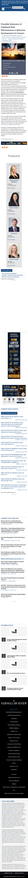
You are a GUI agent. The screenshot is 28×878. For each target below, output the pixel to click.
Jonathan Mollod (11, 581)
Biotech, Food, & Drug (14, 737)
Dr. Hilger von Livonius (15, 540)
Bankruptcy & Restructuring (14, 734)
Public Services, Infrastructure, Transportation (14, 787)
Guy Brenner (5, 597)
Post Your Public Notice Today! (9, 413)
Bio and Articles (11, 188)
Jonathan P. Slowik (15, 564)
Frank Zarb (9, 37)
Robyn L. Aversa (6, 533)
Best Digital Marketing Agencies (14, 712)
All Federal (5, 69)
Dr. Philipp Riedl (6, 540)
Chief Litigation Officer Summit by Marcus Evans (16, 656)
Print (10, 73)
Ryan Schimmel (13, 533)
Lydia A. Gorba (6, 547)
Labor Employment (7, 63)
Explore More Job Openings (7, 278)
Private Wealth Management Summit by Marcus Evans (17, 640)
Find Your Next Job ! (7, 270)
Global (14, 763)
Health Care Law (14, 766)
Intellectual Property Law (14, 777)
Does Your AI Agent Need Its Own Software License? (12, 578)
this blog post (17, 119)
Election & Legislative (14, 750)
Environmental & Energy (14, 753)
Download (15, 73)
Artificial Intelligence (14, 728)
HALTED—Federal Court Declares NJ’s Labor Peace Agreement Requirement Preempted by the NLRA (13, 587)
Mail (12, 73)
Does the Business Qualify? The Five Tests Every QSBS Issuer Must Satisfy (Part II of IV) (13, 553)
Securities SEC (6, 65)
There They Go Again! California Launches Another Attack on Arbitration (12, 562)
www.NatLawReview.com (10, 811)
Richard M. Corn (6, 573)
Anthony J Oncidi (6, 564)
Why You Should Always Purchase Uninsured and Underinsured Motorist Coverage (13, 545)
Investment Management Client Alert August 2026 (13, 538)
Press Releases (14, 721)
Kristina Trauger (16, 37)
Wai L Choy (5, 581)
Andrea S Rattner (14, 207)
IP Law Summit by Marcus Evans (16, 673)
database (4, 810)
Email (10, 184)
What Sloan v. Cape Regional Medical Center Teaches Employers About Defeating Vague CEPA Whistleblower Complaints (13, 530)
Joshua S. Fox (13, 590)
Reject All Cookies (17, 7)
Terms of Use (16, 806)
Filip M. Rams (5, 555)
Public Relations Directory (14, 724)
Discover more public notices (7, 492)
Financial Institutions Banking (9, 67)
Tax (14, 790)
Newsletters (14, 718)
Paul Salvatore (6, 590)
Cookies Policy (5, 4)
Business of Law (14, 740)
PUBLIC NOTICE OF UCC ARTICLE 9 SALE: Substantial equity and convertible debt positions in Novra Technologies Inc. (12, 424)
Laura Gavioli (13, 573)
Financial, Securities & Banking (14, 760)
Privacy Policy (19, 873)
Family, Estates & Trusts (14, 756)
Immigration (14, 769)
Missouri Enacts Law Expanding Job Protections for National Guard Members (12, 521)
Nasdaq (8, 86)
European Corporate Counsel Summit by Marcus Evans (15, 689)
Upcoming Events (7, 625)
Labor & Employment (14, 780)
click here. (23, 868)
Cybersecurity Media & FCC (14, 747)
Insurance (14, 774)
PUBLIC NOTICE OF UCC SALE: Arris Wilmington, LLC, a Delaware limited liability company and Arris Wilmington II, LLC (14, 486)
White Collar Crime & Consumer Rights (14, 793)
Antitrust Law (14, 731)
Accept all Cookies (6, 7)
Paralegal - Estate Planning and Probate (12, 275)
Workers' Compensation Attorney (10, 276)
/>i (17, 73)
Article (16, 124)
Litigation (14, 783)
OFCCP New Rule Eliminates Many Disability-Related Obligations (13, 595)
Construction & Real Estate (14, 744)
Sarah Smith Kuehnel (7, 524)
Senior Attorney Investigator (9, 273)
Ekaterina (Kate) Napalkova (10, 35)
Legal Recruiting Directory (14, 715)
